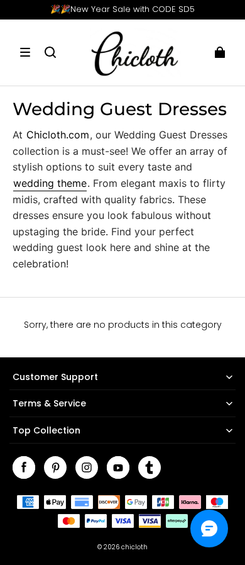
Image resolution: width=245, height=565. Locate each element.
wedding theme (50, 183)
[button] (25, 52)
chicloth (134, 547)
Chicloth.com (57, 134)
